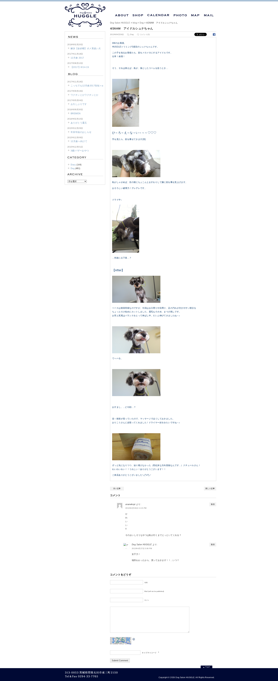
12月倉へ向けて (79, 141)
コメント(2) (145, 34)
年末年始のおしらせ (81, 132)
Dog (142, 23)
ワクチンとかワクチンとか (84, 95)
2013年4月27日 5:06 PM (142, 548)
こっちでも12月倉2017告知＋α (87, 85)
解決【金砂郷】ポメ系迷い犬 (86, 48)
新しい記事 (210, 488)
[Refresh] (134, 639)
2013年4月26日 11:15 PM (135, 508)
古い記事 (117, 488)
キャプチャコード (149, 653)
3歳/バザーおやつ (80, 150)
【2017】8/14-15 (80, 67)
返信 (213, 504)
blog (135, 23)
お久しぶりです (79, 104)
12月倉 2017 (77, 57)
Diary (73, 164)
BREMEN (75, 113)
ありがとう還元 (79, 122)
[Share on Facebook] (214, 34)
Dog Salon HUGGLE (120, 23)
